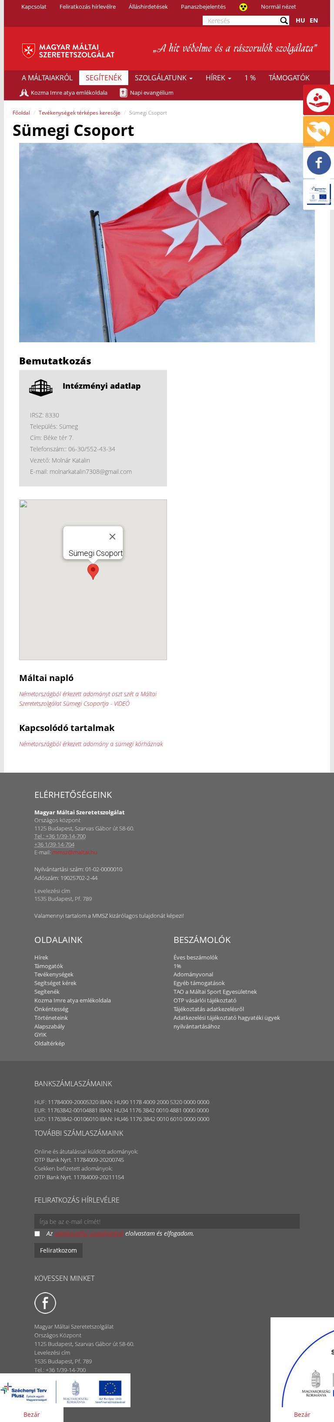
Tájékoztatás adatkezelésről (209, 1009)
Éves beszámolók (196, 957)
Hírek (216, 78)
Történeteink (51, 1018)
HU (300, 20)
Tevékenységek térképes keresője (79, 112)
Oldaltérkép (49, 1043)
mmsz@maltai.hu (74, 852)
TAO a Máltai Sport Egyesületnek (215, 991)
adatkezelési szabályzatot (89, 1233)
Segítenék (104, 78)
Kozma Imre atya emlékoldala (69, 92)
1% (177, 966)
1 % (250, 78)
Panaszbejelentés (203, 6)
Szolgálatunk (161, 78)
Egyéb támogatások (199, 983)
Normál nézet (278, 6)
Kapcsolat (34, 6)
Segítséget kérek (55, 983)
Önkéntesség (51, 1009)
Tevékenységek (53, 974)
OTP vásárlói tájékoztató (205, 1000)
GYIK (40, 1034)
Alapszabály (49, 1026)
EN (314, 20)
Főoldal (21, 112)
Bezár (31, 1414)
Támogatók (289, 78)
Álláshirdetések (148, 6)
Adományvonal (193, 974)
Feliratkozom (58, 1250)
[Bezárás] (112, 536)
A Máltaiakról (47, 78)
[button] (93, 571)
